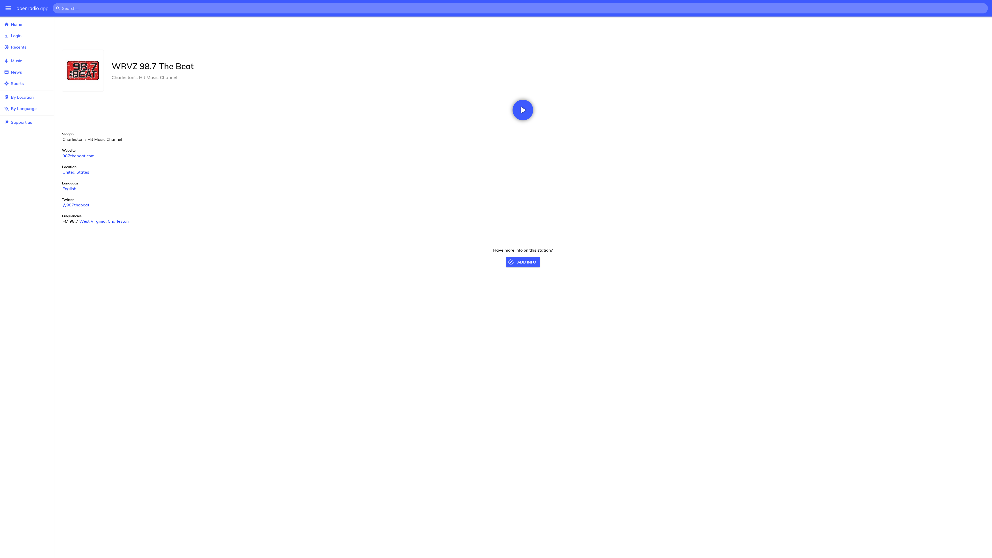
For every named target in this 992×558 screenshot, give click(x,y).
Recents (18, 47)
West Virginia (92, 221)
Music (16, 60)
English (69, 188)
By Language (24, 108)
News (16, 72)
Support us (21, 122)
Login (16, 35)
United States (76, 172)
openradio (33, 8)
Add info (526, 262)
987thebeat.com (79, 155)
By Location (22, 97)
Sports (17, 83)
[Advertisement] (523, 33)
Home (16, 24)
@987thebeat (76, 204)
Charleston (118, 221)
